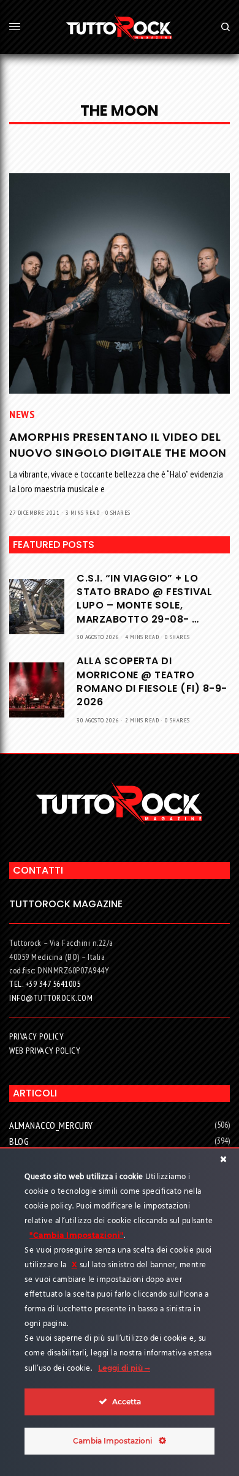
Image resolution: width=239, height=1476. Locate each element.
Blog (19, 1141)
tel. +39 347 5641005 (44, 983)
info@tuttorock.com (51, 997)
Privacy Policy (36, 1036)
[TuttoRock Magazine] (119, 27)
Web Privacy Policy (44, 1050)
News (22, 414)
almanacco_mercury (51, 1125)
